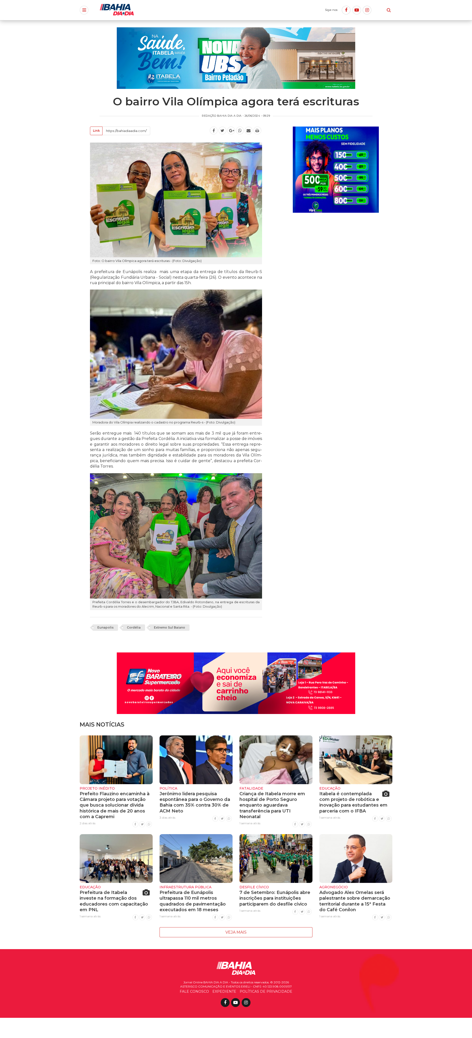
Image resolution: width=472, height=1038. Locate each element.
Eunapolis (105, 627)
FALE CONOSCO (194, 991)
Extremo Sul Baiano (169, 627)
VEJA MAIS (236, 932)
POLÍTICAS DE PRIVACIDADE (266, 991)
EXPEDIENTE (224, 991)
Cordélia (134, 627)
